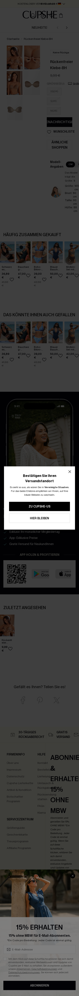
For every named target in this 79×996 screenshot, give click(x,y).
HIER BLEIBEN (39, 518)
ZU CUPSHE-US (39, 507)
